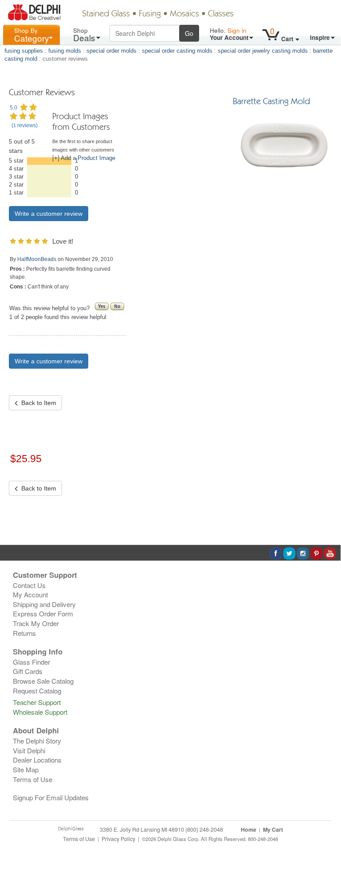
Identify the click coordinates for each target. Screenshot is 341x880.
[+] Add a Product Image (83, 158)
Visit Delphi (29, 750)
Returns (24, 633)
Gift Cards (28, 671)
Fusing (150, 14)
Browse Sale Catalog (43, 680)
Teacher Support (37, 702)
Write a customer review (48, 361)
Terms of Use (32, 779)
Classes (221, 14)
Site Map (26, 769)
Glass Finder (31, 661)
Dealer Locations (37, 759)
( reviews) (25, 125)
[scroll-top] (327, 843)
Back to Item (37, 402)
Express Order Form (43, 613)
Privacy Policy (118, 839)
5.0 (13, 108)
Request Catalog (37, 690)
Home (248, 829)
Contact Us (29, 585)
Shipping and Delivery (44, 604)
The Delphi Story (37, 740)
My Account (30, 594)
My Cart (273, 829)
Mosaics (184, 14)
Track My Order (36, 623)
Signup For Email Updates (51, 797)
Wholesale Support (40, 711)
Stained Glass (106, 14)
